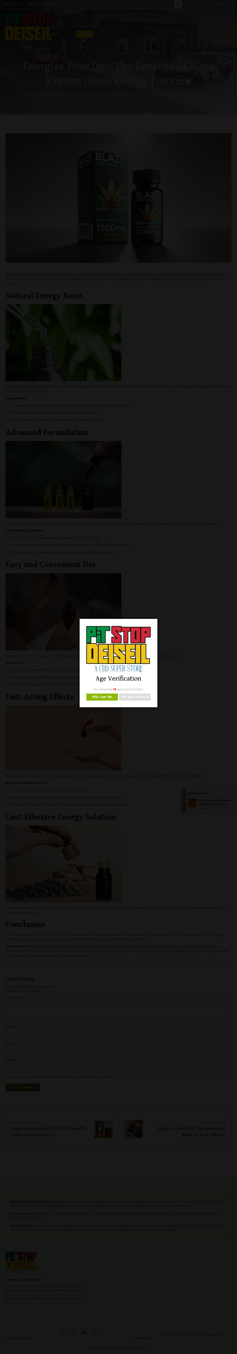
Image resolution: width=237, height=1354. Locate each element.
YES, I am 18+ (102, 697)
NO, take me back (135, 697)
